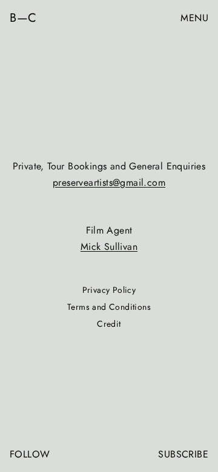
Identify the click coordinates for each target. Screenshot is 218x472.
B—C (23, 18)
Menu (194, 18)
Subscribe (183, 454)
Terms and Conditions (109, 307)
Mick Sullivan (109, 247)
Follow (30, 454)
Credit (109, 324)
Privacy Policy (109, 290)
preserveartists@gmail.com (109, 182)
